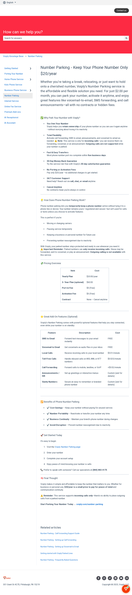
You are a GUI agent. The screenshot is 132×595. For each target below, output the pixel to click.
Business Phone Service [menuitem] (15, 90)
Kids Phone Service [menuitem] (13, 84)
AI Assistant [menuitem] (9, 123)
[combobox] (63, 38)
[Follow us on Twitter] (110, 578)
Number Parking (35, 56)
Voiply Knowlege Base (13, 56)
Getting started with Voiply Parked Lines (56, 553)
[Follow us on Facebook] (98, 578)
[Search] (126, 38)
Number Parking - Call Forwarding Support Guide (60, 533)
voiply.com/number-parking (89, 504)
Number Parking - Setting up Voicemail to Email (59, 547)
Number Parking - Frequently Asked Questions (59, 560)
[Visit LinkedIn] (115, 578)
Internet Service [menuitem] (11, 101)
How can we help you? (23, 31)
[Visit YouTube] (121, 578)
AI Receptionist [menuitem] (11, 117)
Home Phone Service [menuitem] (13, 79)
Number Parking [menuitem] (11, 95)
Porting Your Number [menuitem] (13, 74)
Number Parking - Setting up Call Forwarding (58, 540)
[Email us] (127, 578)
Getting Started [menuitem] (11, 68)
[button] (30, 68)
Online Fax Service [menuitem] (12, 106)
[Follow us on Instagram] (104, 578)
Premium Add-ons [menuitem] (12, 112)
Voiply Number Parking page (67, 447)
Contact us (121, 10)
